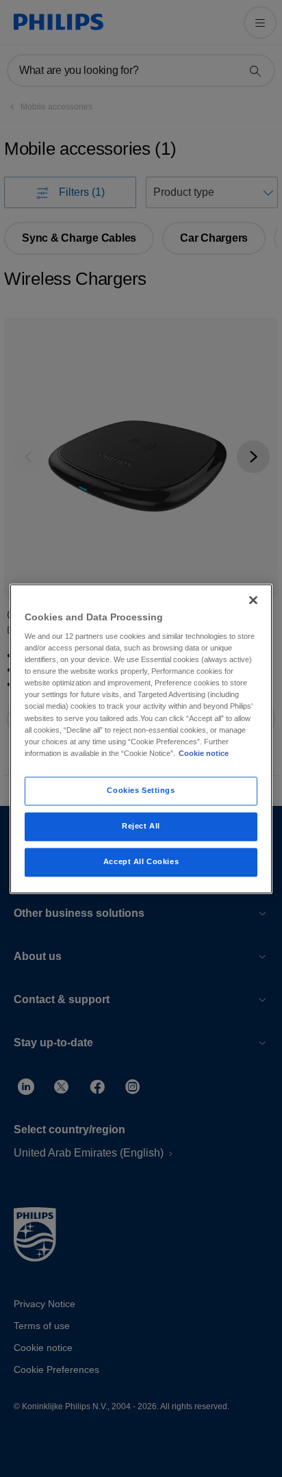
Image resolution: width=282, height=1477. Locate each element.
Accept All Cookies (141, 861)
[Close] (253, 600)
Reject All (141, 826)
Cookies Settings (141, 790)
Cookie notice (204, 753)
